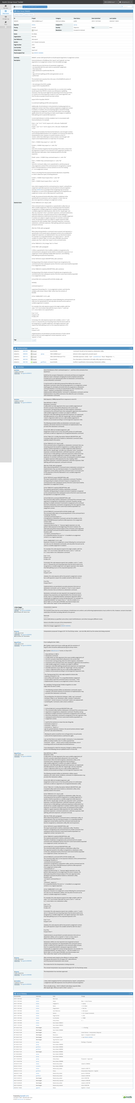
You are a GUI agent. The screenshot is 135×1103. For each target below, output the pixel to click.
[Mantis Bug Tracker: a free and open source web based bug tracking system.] (127, 1097)
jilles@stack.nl (55, 650)
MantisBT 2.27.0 (24, 1096)
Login (24, 7)
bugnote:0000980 (27, 975)
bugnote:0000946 (27, 961)
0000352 (25, 354)
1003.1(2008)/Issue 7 (110, 2)
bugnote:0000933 (27, 634)
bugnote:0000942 (26, 645)
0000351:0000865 (38, 53)
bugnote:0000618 (27, 402)
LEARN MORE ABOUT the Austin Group (37, 7)
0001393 (25, 351)
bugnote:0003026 (26, 984)
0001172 (25, 356)
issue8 (34, 340)
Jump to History (29, 14)
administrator (20, 1099)
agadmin (38, 1087)
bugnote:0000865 (25, 610)
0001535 (25, 359)
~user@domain (97, 356)
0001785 (25, 362)
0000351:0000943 (65, 626)
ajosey (75, 25)
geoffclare (43, 362)
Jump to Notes (19, 14)
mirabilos (18, 981)
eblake (33, 25)
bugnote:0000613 (27, 373)
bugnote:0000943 (26, 756)
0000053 (39, 189)
